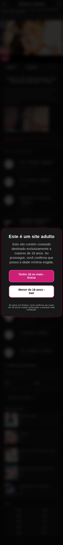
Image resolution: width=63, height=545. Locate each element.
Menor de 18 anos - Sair (31, 291)
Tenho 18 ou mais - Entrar (31, 276)
